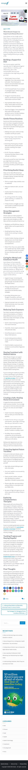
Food (5, 733)
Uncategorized (7, 748)
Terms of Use (14, 763)
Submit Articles (4, 763)
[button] (4, 588)
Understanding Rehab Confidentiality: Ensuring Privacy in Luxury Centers (12, 606)
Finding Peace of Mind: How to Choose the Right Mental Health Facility (14, 648)
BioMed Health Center (9, 556)
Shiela (6, 598)
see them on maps (10, 378)
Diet (5, 725)
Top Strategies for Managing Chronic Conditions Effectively (16, 612)
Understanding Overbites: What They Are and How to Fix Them (13, 662)
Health (5, 736)
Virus (5, 751)
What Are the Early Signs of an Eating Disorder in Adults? (12, 636)
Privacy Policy (23, 763)
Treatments (6, 744)
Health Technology (8, 740)
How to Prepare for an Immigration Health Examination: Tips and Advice (14, 642)
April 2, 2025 (6, 28)
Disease (5, 729)
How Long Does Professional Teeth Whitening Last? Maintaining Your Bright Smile (13, 655)
